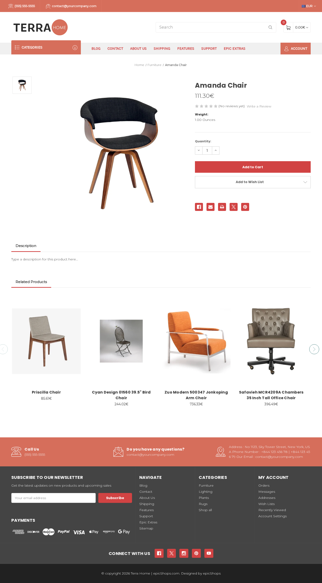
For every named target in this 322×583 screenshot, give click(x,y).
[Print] (222, 207)
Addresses (266, 498)
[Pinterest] (245, 207)
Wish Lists (266, 504)
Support (209, 48)
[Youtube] (208, 553)
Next (314, 349)
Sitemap (146, 528)
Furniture (206, 485)
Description (26, 245)
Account (298, 48)
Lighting (205, 491)
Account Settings (272, 516)
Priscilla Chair (46, 392)
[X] (234, 207)
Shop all (205, 510)
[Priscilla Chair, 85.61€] (46, 341)
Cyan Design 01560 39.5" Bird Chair (121, 395)
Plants (204, 498)
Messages (266, 491)
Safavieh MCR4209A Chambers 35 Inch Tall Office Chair (271, 395)
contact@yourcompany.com (73, 6)
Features (185, 48)
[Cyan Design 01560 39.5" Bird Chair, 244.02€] (121, 341)
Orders (263, 485)
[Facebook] (199, 207)
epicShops (212, 573)
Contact (115, 48)
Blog (95, 48)
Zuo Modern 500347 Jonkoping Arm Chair (196, 395)
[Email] (210, 207)
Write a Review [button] (259, 106)
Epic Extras (234, 48)
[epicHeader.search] (270, 27)
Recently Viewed (272, 510)
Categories (31, 47)
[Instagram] (183, 553)
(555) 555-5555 (24, 6)
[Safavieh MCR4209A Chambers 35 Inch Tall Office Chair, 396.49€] (271, 341)
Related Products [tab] (31, 281)
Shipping (162, 48)
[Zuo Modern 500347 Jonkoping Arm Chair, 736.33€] (196, 341)
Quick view (74, 300)
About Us (138, 48)
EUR (309, 6)
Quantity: (203, 141)
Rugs (203, 504)
